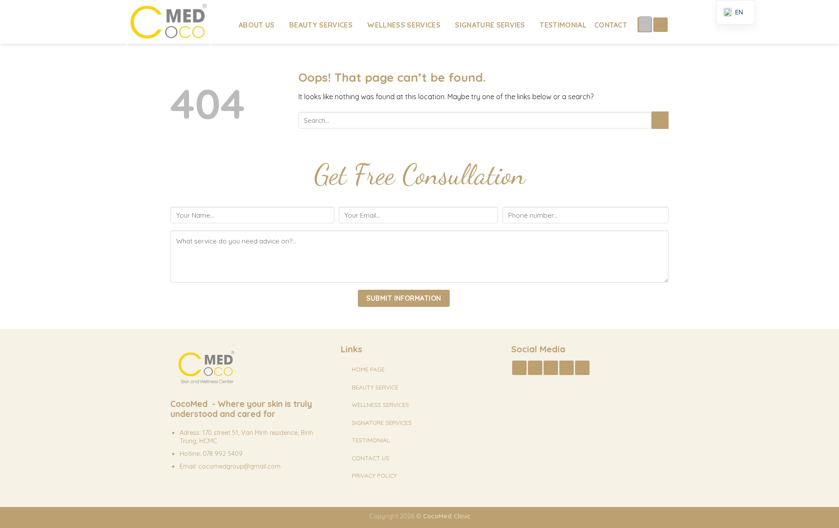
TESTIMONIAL (371, 440)
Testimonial (563, 25)
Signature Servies (490, 25)
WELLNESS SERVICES (380, 404)
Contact (610, 25)
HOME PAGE (368, 369)
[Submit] (660, 120)
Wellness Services (403, 25)
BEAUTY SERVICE (375, 387)
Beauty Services (321, 25)
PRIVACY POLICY (374, 475)
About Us (257, 25)
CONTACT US (370, 458)
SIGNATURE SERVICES (382, 422)
